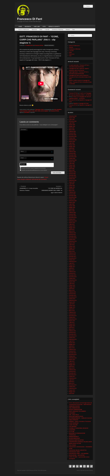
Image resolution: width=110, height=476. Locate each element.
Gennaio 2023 (72, 153)
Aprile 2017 (71, 268)
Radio (41, 29)
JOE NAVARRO (73, 426)
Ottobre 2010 (72, 386)
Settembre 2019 (73, 221)
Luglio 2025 (71, 119)
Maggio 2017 (72, 266)
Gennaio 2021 (72, 194)
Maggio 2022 (72, 167)
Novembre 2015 (72, 297)
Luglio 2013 (71, 341)
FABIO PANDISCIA (73, 419)
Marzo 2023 (72, 150)
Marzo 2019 (72, 231)
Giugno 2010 (72, 390)
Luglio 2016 (71, 283)
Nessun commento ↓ (49, 45)
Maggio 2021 (72, 187)
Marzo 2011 (72, 383)
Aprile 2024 (71, 128)
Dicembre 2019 (72, 216)
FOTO (44, 26)
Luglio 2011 (71, 380)
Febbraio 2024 (72, 131)
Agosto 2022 (72, 161)
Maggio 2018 (72, 248)
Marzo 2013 (72, 347)
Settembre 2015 (73, 300)
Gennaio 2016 (72, 293)
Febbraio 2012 (72, 369)
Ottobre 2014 (72, 317)
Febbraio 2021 (72, 192)
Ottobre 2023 (72, 138)
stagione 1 (46, 111)
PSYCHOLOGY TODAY (74, 452)
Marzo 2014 (72, 329)
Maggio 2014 (72, 325)
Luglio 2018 (71, 244)
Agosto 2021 (72, 182)
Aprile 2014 (71, 327)
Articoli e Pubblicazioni (23, 29)
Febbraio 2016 (72, 292)
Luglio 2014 (71, 322)
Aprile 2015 (71, 309)
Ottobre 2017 (72, 260)
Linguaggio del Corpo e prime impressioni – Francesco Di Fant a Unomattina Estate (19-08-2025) (80, 76)
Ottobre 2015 (72, 298)
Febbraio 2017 (72, 271)
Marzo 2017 (72, 270)
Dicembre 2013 (72, 334)
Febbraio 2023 (72, 151)
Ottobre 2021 (72, 178)
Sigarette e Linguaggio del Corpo (81, 103)
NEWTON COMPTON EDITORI (76, 440)
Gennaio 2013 (72, 351)
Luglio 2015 (71, 303)
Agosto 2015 (72, 302)
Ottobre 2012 (72, 356)
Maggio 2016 (72, 287)
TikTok (91, 466)
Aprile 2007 (71, 393)
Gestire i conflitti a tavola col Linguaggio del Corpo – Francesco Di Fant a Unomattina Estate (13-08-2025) (80, 82)
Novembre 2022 (72, 156)
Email (22, 158)
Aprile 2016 (71, 288)
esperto (30, 111)
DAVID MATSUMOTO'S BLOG (76, 416)
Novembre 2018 (72, 238)
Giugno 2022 (72, 165)
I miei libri (47, 29)
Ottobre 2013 (72, 337)
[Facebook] (70, 466)
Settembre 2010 (73, 388)
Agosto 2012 (72, 359)
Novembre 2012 (72, 354)
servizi (42, 111)
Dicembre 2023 (72, 134)
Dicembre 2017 (72, 256)
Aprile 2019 (71, 229)
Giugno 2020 (72, 205)
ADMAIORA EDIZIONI (74, 406)
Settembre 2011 (73, 378)
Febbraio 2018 (72, 253)
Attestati (68, 29)
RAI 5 (36, 111)
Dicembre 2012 (72, 353)
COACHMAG (72, 413)
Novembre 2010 (72, 385)
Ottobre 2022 (72, 158)
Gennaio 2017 (72, 273)
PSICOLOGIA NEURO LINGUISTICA (77, 450)
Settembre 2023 (73, 139)
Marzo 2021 (72, 190)
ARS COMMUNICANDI (74, 408)
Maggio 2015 (72, 307)
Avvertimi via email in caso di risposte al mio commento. (34, 168)
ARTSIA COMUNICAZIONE (75, 409)
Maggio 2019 (72, 227)
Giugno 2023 (72, 145)
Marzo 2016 (72, 290)
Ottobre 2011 (72, 376)
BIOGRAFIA (28, 26)
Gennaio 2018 (72, 254)
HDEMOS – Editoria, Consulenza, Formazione (80, 421)
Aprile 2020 (71, 209)
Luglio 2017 (71, 263)
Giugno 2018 (72, 246)
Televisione (34, 29)
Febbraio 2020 (72, 212)
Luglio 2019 (71, 224)
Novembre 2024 (72, 121)
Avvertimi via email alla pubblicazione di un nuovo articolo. (34, 170)
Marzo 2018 (72, 251)
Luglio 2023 (71, 143)
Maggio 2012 (72, 364)
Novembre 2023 (72, 136)
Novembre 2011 (72, 375)
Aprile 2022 (71, 168)
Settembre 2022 (73, 160)
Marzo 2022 (72, 170)
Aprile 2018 (71, 249)
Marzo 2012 (72, 368)
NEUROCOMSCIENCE (74, 438)
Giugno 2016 (72, 285)
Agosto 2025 (72, 117)
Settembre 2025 (73, 116)
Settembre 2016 (73, 280)
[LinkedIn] (77, 466)
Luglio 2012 (71, 361)
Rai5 (39, 111)
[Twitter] (73, 466)
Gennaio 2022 (72, 173)
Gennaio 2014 (72, 332)
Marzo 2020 (72, 211)
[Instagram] (84, 466)
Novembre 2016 (72, 276)
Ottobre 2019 (72, 219)
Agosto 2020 (72, 202)
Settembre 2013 (73, 339)
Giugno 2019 (72, 226)
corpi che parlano (24, 111)
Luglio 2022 (71, 163)
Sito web (23, 164)
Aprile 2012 (71, 366)
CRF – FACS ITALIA (74, 414)
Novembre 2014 (72, 315)
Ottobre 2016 (72, 278)
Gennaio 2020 (72, 214)
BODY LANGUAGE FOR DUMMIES (77, 411)
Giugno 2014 (72, 324)
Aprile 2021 (71, 189)
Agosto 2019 (72, 222)
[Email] (88, 466)
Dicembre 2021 (72, 175)
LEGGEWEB (72, 430)
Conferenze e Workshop (57, 29)
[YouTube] (80, 466)
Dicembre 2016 (72, 275)
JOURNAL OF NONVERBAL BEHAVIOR (78, 428)
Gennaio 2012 (72, 371)
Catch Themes (89, 470)
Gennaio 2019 (72, 234)
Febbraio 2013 (72, 349)
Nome (22, 151)
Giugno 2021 (72, 185)
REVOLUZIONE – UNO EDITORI (76, 455)
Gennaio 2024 (72, 133)
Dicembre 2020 (72, 195)
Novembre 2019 (72, 217)
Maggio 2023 (72, 146)
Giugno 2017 (72, 265)
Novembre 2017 (72, 258)
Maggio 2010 (72, 391)
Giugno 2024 (72, 124)
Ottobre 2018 (72, 239)
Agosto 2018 (72, 243)
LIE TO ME (71, 431)
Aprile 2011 (71, 381)
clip (55, 109)
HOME (20, 26)
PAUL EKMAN (72, 445)
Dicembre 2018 (72, 236)
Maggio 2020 (72, 207)
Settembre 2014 (73, 319)
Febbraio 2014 (72, 331)
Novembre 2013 (72, 336)
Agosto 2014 (72, 320)
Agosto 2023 (72, 141)
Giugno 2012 (72, 363)
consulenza (58, 109)
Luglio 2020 (71, 204)
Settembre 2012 (73, 358)
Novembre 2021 (72, 177)
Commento (24, 129)
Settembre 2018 (73, 241)
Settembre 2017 (73, 261)
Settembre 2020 (73, 200)
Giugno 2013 (72, 342)
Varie (73, 29)
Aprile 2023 (71, 148)
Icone (33, 111)
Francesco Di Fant (29, 19)
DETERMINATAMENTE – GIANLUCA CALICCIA (80, 418)
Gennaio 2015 (72, 314)
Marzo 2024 (72, 129)
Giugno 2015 (72, 305)
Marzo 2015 (72, 310)
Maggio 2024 (72, 126)
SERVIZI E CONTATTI (54, 26)
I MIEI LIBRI (37, 26)
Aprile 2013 (71, 346)
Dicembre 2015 (72, 295)
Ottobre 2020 (72, 199)
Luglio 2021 (71, 183)
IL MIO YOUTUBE (73, 425)
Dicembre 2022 (72, 155)
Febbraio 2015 (72, 312)
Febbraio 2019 (72, 233)
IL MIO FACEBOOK (73, 423)
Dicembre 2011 (72, 373)
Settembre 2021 (73, 180)
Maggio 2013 (72, 344)
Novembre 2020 (72, 197)
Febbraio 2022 (72, 172)
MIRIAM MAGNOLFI (74, 436)
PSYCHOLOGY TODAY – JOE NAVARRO (78, 453)
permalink (26, 112)
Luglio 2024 (71, 123)
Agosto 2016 (72, 282)
